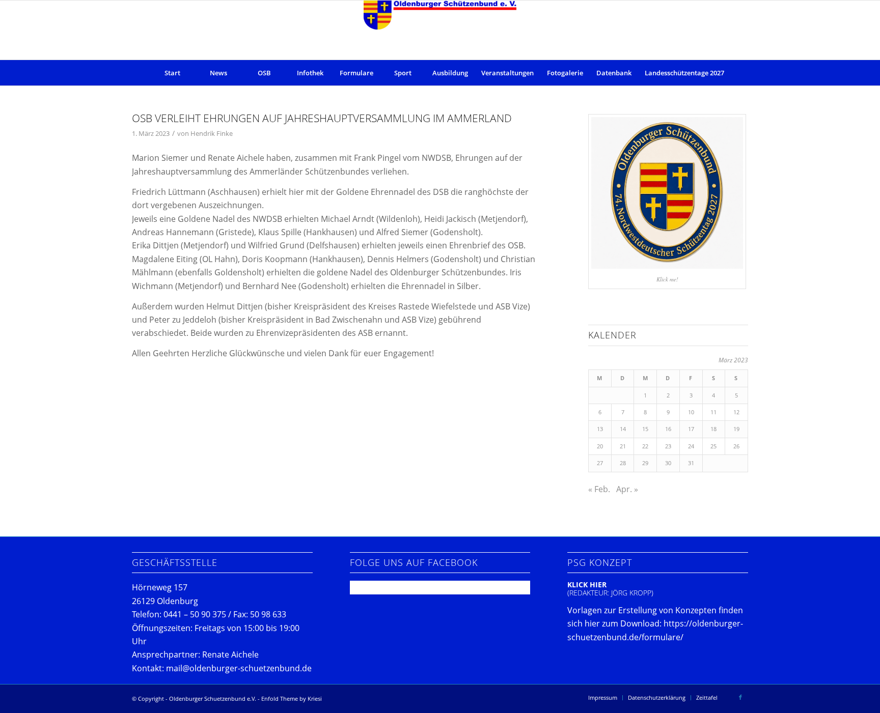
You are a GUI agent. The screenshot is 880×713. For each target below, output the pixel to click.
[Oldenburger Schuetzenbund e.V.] (440, 30)
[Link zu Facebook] (740, 697)
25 (713, 446)
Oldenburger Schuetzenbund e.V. (212, 698)
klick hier (587, 584)
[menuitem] (173, 72)
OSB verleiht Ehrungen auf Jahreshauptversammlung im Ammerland (322, 118)
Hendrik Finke (211, 133)
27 (600, 463)
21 (623, 446)
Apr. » (627, 489)
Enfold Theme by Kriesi (291, 698)
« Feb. (599, 489)
